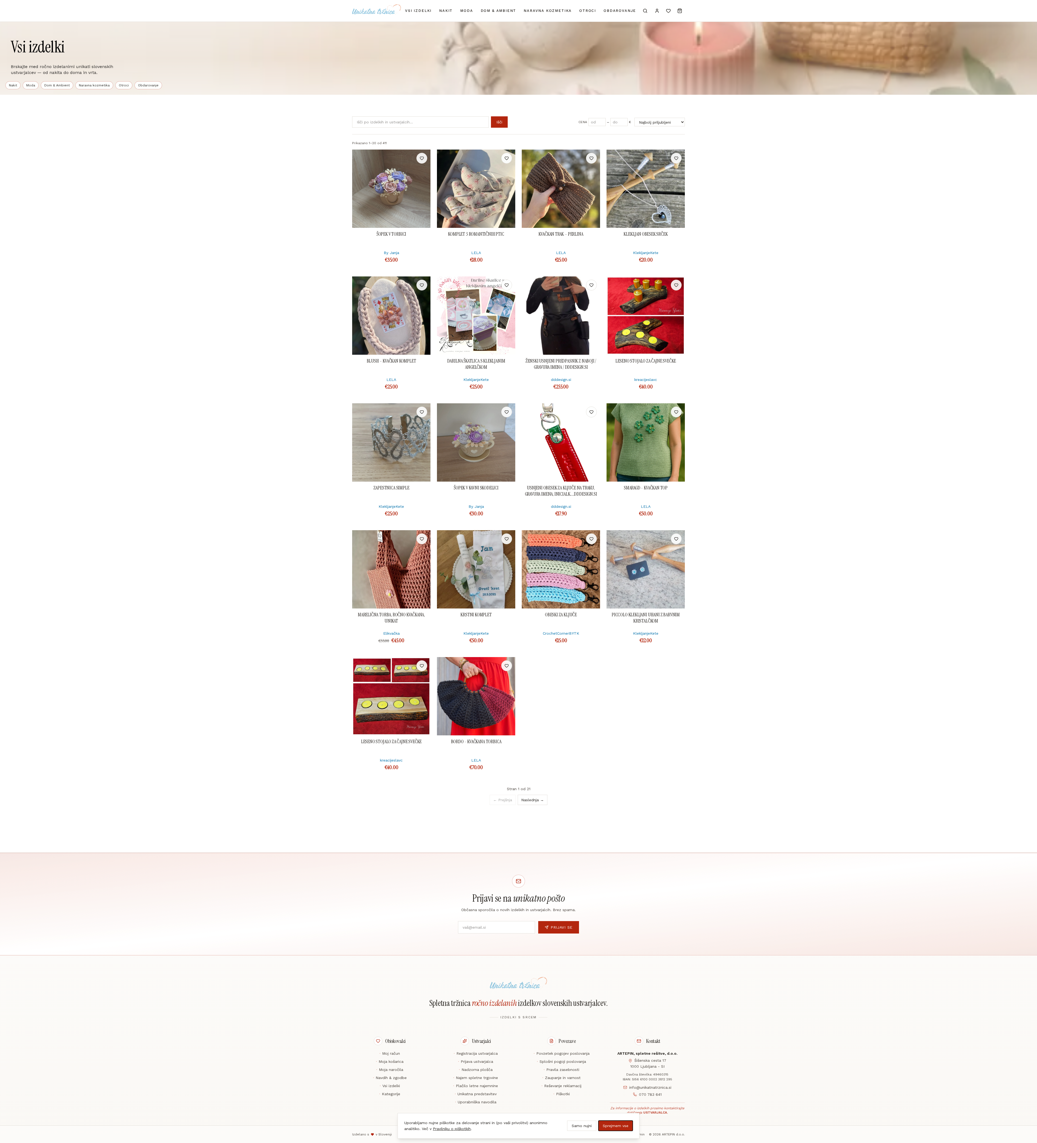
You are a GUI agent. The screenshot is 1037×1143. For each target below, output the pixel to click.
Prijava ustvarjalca (475, 1061)
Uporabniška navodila (475, 1102)
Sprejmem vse (615, 1126)
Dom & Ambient (498, 11)
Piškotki (561, 1094)
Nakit (446, 11)
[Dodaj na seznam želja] (421, 158)
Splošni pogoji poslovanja (561, 1061)
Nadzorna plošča (476, 1069)
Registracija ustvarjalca (476, 1053)
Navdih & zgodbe (390, 1078)
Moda (466, 11)
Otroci (587, 11)
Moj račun (389, 1053)
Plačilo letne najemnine (475, 1086)
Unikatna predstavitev (476, 1094)
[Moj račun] (657, 11)
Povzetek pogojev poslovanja (562, 1053)
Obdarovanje (620, 11)
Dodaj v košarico (391, 158)
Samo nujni (582, 1126)
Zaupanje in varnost (561, 1078)
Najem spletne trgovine (475, 1078)
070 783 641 (650, 1094)
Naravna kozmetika (548, 11)
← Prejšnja (502, 800)
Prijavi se (562, 927)
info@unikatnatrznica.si (650, 1087)
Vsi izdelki (418, 11)
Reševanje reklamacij (561, 1086)
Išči (499, 122)
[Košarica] (680, 11)
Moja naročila (389, 1069)
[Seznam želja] (668, 10)
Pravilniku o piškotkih (452, 1129)
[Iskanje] (645, 11)
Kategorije (389, 1094)
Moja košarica (389, 1061)
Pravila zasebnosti (561, 1069)
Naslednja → (532, 800)
